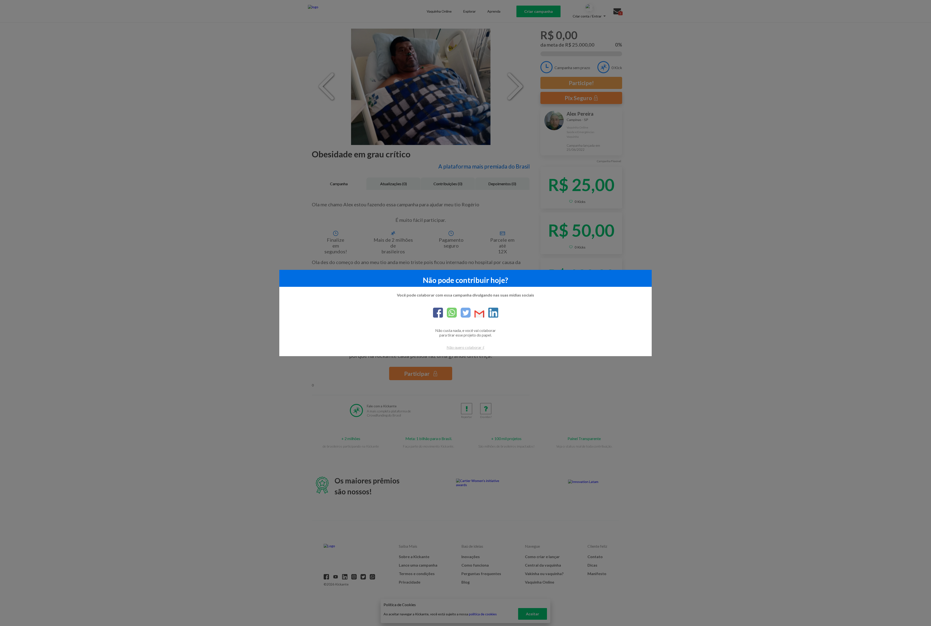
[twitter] (464, 313)
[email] (477, 314)
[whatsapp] (450, 313)
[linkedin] (491, 313)
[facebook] (438, 313)
